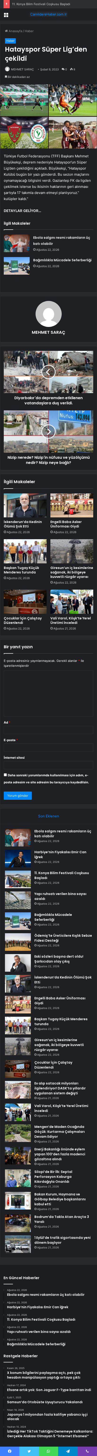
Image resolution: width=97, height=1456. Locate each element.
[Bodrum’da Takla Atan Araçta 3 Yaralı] (18, 1223)
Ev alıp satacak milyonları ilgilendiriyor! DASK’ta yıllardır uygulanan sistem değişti (60, 1088)
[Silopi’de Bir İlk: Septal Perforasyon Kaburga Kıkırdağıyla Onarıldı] (18, 1178)
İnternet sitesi (14, 757)
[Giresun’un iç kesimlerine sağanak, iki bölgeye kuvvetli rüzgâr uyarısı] (71, 551)
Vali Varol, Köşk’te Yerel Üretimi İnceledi (70, 620)
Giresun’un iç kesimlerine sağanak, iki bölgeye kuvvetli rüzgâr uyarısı (71, 572)
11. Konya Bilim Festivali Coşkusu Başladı (41, 4)
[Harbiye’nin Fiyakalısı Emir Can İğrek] (18, 858)
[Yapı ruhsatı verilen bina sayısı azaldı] (18, 900)
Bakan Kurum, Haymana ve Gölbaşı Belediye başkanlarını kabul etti (60, 1199)
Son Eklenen (48, 816)
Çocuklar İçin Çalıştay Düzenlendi (23, 620)
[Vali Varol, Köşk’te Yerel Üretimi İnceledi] (71, 602)
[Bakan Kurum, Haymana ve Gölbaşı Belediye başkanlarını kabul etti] (18, 1201)
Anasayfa (15, 31)
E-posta (11, 740)
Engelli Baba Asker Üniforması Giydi (66, 524)
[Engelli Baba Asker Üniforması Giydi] (71, 505)
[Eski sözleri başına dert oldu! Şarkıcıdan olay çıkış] (18, 963)
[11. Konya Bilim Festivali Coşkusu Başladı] (18, 879)
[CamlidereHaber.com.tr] (48, 14)
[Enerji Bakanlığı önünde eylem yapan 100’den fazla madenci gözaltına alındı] (18, 1155)
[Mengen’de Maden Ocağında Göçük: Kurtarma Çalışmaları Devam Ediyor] (18, 1133)
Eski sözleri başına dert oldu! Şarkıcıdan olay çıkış (58, 959)
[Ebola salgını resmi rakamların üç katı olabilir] (17, 243)
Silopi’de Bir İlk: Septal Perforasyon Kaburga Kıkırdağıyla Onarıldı (53, 1176)
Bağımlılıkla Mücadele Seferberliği (62, 260)
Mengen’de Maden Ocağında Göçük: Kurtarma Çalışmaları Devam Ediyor (59, 1131)
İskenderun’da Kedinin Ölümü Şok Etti (23, 524)
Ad (7, 722)
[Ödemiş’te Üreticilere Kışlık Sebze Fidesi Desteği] (18, 942)
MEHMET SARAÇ (22, 69)
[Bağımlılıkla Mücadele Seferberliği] (17, 266)
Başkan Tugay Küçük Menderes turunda (21, 570)
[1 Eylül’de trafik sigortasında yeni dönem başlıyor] (18, 1244)
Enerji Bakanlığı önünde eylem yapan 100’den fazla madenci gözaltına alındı (59, 1154)
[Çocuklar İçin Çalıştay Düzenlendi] (25, 602)
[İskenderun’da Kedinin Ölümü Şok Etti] (25, 505)
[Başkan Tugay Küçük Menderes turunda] (25, 551)
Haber (29, 31)
